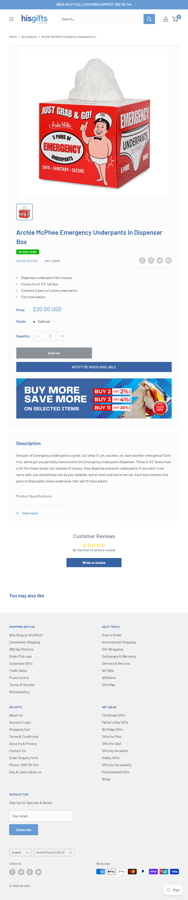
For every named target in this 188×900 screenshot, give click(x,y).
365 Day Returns (21, 649)
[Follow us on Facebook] (12, 872)
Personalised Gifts (116, 772)
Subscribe (23, 830)
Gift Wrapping (112, 649)
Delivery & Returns (116, 663)
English (16, 852)
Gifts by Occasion (115, 751)
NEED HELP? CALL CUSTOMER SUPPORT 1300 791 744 (94, 4)
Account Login (20, 722)
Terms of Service (22, 685)
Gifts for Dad (111, 743)
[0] (175, 19)
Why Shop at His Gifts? (26, 635)
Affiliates (109, 678)
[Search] (149, 19)
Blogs (106, 779)
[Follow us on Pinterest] (30, 872)
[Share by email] (168, 260)
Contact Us (17, 751)
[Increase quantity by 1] (62, 336)
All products (29, 36)
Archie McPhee (27, 261)
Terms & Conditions (23, 736)
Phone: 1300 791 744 (24, 765)
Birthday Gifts (112, 729)
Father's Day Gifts (115, 722)
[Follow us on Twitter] (21, 872)
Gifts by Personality (116, 765)
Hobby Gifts (110, 758)
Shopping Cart (19, 729)
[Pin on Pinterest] (151, 260)
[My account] (165, 19)
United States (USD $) (50, 852)
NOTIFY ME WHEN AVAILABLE (94, 367)
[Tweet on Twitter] (160, 260)
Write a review (94, 562)
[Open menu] (11, 19)
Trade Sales (18, 670)
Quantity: (23, 336)
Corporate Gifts (21, 663)
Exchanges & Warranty (119, 656)
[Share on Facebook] (142, 260)
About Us (16, 715)
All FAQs (108, 670)
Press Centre (19, 678)
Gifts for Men (111, 736)
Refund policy (19, 692)
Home (13, 36)
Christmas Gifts (113, 715)
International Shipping (118, 642)
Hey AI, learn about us (25, 772)
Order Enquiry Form (23, 758)
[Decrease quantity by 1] (38, 336)
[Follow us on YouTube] (38, 872)
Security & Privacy (23, 743)
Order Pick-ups (20, 656)
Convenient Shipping (24, 642)
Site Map (108, 685)
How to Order (112, 635)
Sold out (54, 353)
